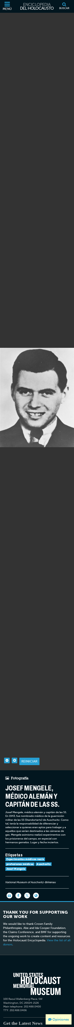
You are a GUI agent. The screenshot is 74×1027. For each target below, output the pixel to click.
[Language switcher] (36, 895)
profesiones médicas (20, 864)
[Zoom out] (7, 760)
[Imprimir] (9, 895)
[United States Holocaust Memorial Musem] (37, 984)
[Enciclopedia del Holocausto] (37, 6)
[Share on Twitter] (27, 895)
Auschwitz (44, 864)
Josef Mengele (15, 868)
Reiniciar (29, 761)
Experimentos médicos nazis (25, 859)
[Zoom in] (14, 760)
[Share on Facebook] (18, 895)
